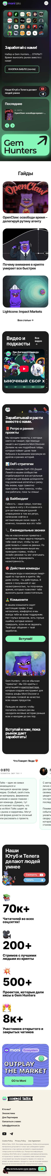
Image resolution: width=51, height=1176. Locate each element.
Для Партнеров (10, 1117)
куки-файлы (29, 1169)
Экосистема (8, 1113)
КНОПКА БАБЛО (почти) (22, 69)
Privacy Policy (20, 1141)
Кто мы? (6, 1109)
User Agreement (34, 1141)
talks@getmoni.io (11, 1125)
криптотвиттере (30, 687)
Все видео (38, 339)
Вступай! (25, 639)
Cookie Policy (7, 1141)
